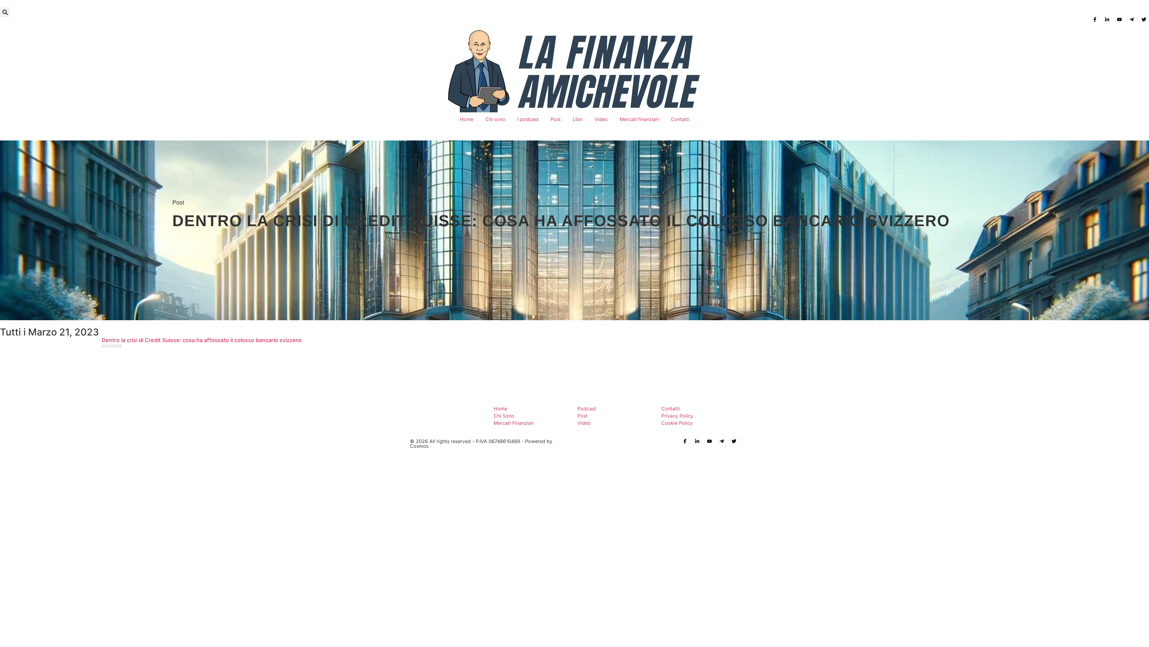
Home (466, 119)
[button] (5, 12)
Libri (578, 119)
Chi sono (495, 119)
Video (601, 119)
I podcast (528, 119)
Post (556, 119)
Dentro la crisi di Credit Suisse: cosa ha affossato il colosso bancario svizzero (201, 340)
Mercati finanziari (639, 119)
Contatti (680, 119)
